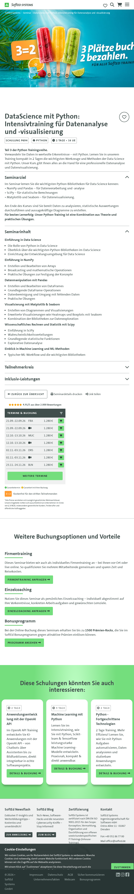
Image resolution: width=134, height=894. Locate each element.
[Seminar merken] (124, 117)
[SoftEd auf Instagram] (123, 875)
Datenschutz (55, 875)
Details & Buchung (24, 773)
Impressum (36, 875)
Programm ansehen (23, 642)
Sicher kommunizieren (91, 875)
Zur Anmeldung (17, 834)
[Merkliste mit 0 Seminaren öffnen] (105, 5)
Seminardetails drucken (67, 394)
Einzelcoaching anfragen (27, 611)
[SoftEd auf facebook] (127, 875)
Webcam (69, 879)
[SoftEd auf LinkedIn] (118, 875)
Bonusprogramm (90, 879)
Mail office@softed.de (113, 841)
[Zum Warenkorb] (119, 5)
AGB (70, 875)
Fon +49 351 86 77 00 (112, 836)
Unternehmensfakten (47, 879)
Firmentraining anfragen (27, 579)
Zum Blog (45, 834)
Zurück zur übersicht (27, 394)
